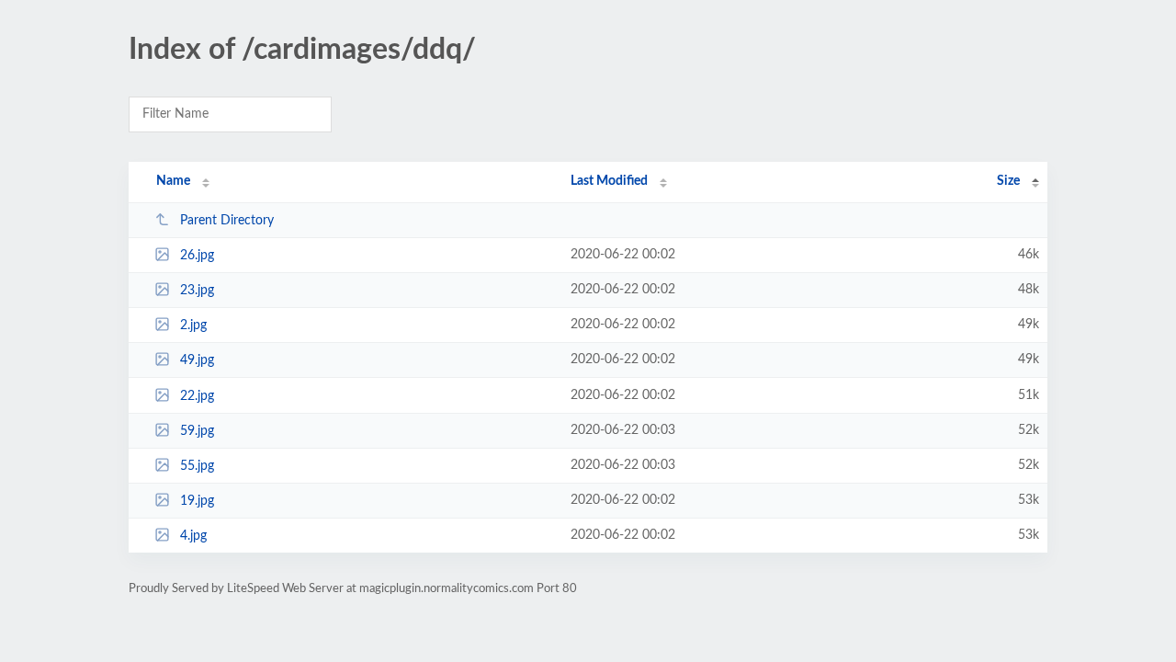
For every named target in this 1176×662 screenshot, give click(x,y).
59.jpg (197, 431)
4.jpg (193, 536)
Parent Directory (227, 220)
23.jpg (197, 290)
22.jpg (197, 396)
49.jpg (197, 360)
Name (173, 181)
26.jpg (197, 255)
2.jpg (193, 325)
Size (1008, 181)
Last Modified (609, 181)
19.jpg (197, 501)
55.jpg (197, 466)
